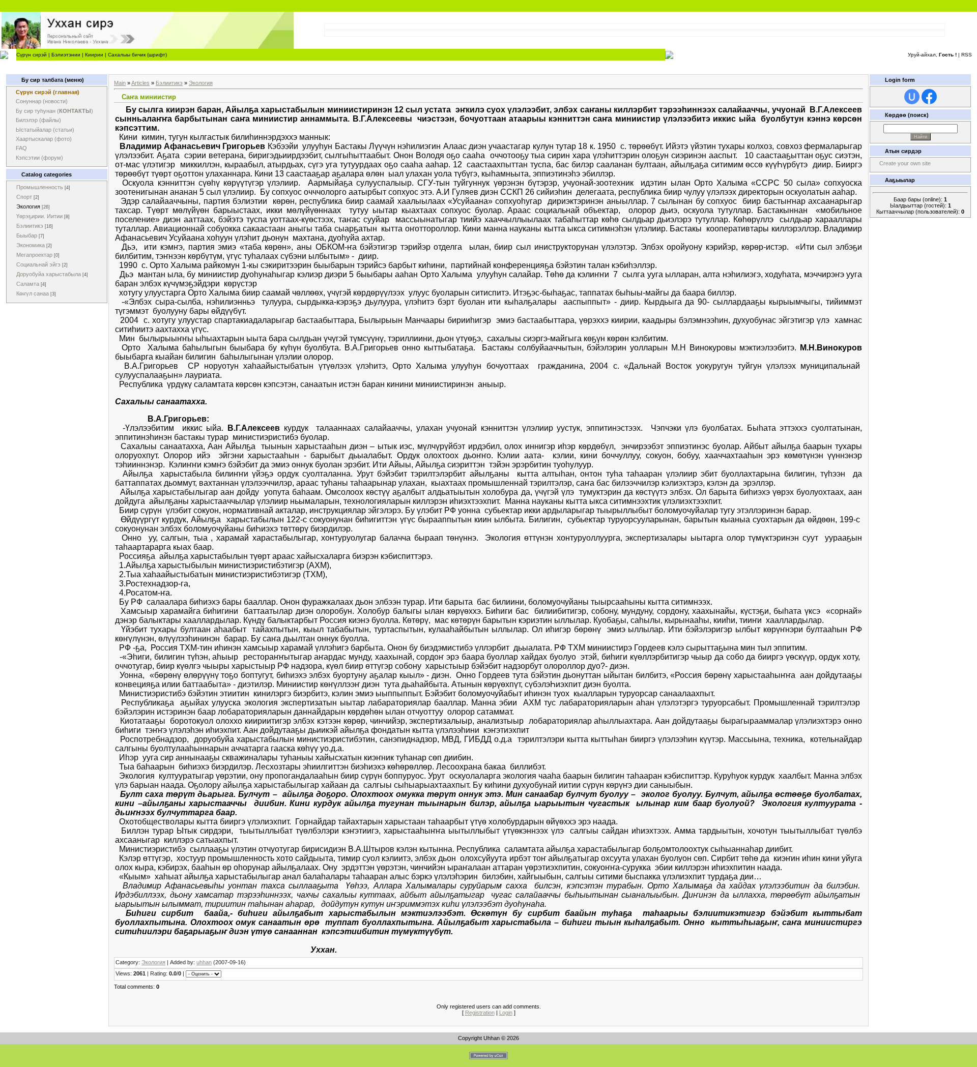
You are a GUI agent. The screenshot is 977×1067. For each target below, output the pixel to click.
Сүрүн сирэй (31, 54)
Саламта (27, 284)
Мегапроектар (34, 255)
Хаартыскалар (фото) (44, 139)
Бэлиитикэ (29, 226)
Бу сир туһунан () (54, 111)
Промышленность (39, 187)
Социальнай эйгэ (38, 264)
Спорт (24, 197)
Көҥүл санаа (32, 293)
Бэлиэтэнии (65, 54)
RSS (966, 54)
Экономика (30, 245)
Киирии (94, 54)
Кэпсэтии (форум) (39, 158)
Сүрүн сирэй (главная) (47, 92)
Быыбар (26, 235)
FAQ (21, 148)
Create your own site (905, 163)
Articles (140, 83)
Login (505, 1013)
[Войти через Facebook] (929, 96)
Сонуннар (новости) (42, 101)
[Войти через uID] (911, 96)
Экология (28, 206)
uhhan (204, 962)
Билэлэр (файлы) (38, 120)
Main (120, 83)
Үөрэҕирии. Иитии (39, 216)
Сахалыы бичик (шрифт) (137, 54)
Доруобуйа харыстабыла (48, 274)
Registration (480, 1013)
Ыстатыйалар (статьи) (45, 130)
